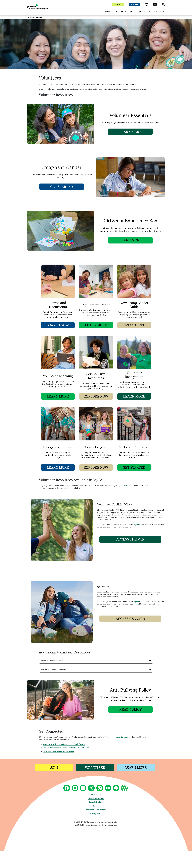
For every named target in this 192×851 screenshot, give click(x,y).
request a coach (122, 737)
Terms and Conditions (96, 810)
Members (30, 17)
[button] (146, 5)
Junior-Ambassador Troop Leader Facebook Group (66, 748)
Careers (96, 806)
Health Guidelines (96, 798)
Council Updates (96, 802)
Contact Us (96, 794)
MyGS (127, 486)
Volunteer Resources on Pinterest (58, 751)
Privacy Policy (96, 813)
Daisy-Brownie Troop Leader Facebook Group (64, 744)
